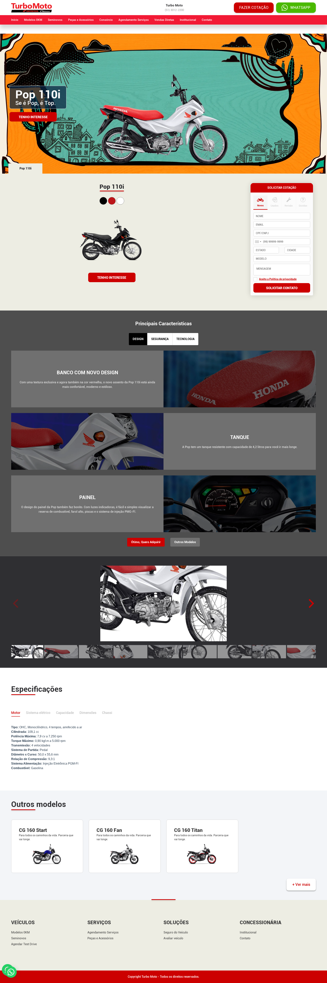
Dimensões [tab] (87, 713)
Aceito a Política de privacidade (278, 279)
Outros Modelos (185, 542)
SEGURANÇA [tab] (160, 339)
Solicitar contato (281, 288)
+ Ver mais (301, 884)
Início (14, 20)
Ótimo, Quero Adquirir (146, 542)
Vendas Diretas (164, 20)
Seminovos (55, 20)
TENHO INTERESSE (111, 278)
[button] (311, 603)
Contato (207, 20)
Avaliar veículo (173, 938)
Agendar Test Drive (24, 944)
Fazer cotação (254, 7)
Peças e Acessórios (81, 20)
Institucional (188, 20)
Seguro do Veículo (176, 932)
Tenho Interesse (33, 117)
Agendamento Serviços (133, 20)
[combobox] (258, 241)
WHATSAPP (300, 7)
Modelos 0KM (33, 20)
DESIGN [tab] (138, 339)
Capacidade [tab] (65, 713)
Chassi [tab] (107, 713)
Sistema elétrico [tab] (38, 713)
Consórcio (106, 20)
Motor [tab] (15, 713)
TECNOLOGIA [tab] (185, 339)
